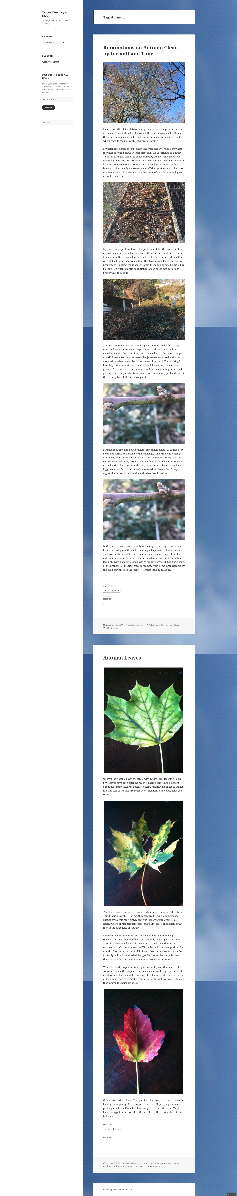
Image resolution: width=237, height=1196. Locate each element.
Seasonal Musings (136, 625)
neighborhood (110, 1166)
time (137, 1166)
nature (176, 625)
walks (143, 1166)
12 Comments (111, 628)
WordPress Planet (50, 61)
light (170, 1163)
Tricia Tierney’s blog (54, 14)
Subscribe (48, 107)
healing (168, 625)
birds (156, 1163)
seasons (121, 1166)
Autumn (152, 625)
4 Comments (156, 1166)
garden (160, 625)
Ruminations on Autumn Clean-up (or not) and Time (141, 50)
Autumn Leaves (122, 657)
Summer (130, 1166)
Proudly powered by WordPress (118, 1189)
